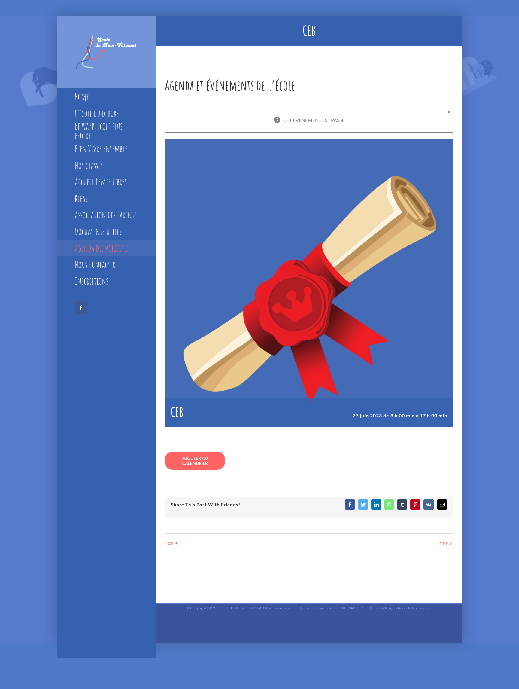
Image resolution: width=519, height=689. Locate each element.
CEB (172, 543)
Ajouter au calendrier (195, 461)
